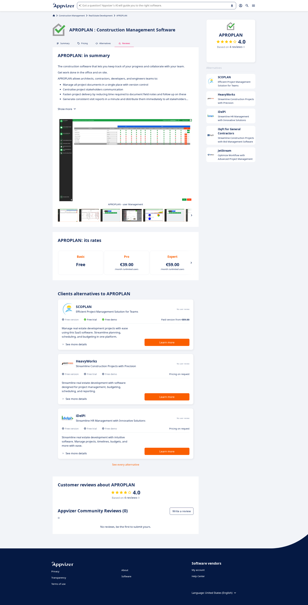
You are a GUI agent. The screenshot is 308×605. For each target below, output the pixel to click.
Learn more (167, 342)
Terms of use (58, 583)
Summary (65, 43)
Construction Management (72, 15)
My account (198, 569)
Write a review (181, 511)
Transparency (58, 577)
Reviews (126, 43)
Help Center (198, 576)
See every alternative (125, 464)
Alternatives (105, 43)
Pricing (84, 43)
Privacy (55, 571)
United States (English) (218, 593)
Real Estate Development (101, 15)
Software (126, 576)
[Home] (54, 15)
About (124, 570)
